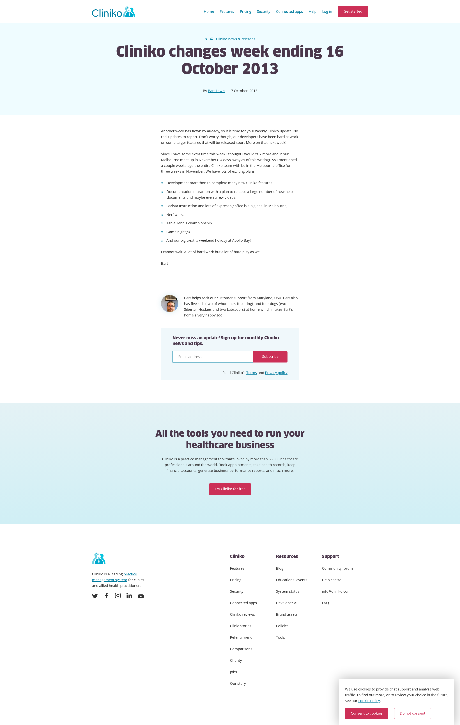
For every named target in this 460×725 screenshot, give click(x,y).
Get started (353, 11)
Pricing (245, 11)
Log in (327, 11)
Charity (236, 660)
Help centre (331, 579)
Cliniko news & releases (235, 39)
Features (227, 11)
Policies (282, 625)
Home (209, 11)
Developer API (288, 602)
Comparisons (241, 648)
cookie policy (369, 700)
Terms (251, 372)
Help (312, 11)
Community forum (337, 568)
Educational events (291, 579)
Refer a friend (241, 637)
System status (287, 591)
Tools (280, 637)
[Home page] (98, 558)
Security (263, 11)
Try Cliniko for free (230, 488)
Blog (279, 568)
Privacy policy (276, 372)
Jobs (233, 671)
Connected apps (289, 11)
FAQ (325, 602)
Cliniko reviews (242, 614)
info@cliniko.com (336, 591)
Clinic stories (240, 625)
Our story (238, 683)
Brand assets (287, 614)
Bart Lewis (216, 90)
